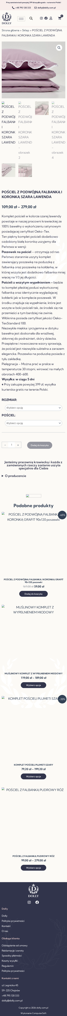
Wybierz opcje (33, 685)
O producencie (15, 476)
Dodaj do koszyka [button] (33, 593)
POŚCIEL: (9, 415)
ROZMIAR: (9, 400)
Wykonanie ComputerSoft (33, 1013)
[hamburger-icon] (21, 18)
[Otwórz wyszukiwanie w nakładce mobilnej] (31, 18)
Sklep (25, 30)
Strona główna (10, 30)
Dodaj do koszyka (40, 445)
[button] (59, 48)
